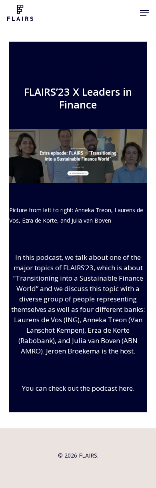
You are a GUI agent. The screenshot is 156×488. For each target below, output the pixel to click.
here (126, 388)
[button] (144, 13)
